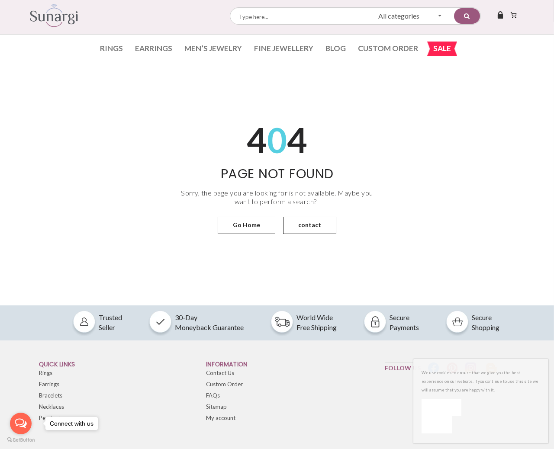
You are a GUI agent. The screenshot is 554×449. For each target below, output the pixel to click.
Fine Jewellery (283, 48)
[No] (437, 424)
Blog (335, 48)
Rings (111, 48)
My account (220, 417)
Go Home (246, 224)
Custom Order (388, 48)
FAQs (213, 395)
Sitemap (216, 406)
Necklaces (51, 406)
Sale (442, 48)
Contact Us (220, 372)
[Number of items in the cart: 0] (513, 14)
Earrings (153, 48)
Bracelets (50, 395)
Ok (441, 407)
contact (309, 224)
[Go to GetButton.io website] (21, 440)
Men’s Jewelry (213, 48)
